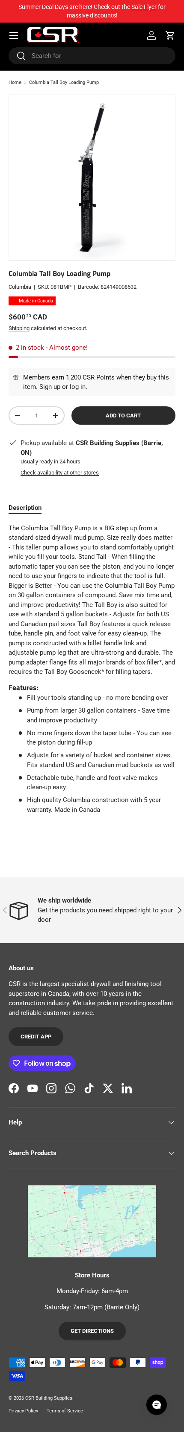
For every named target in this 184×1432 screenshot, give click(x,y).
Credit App (36, 1036)
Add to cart (123, 415)
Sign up (49, 387)
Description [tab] (25, 508)
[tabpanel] (92, 672)
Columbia (20, 287)
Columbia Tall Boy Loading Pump (64, 82)
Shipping (19, 328)
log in (78, 387)
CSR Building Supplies (48, 1398)
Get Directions (92, 1331)
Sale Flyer (144, 6)
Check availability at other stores (60, 472)
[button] (170, 35)
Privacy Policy (23, 1411)
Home (15, 82)
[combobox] (92, 55)
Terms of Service (65, 1411)
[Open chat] (156, 1405)
